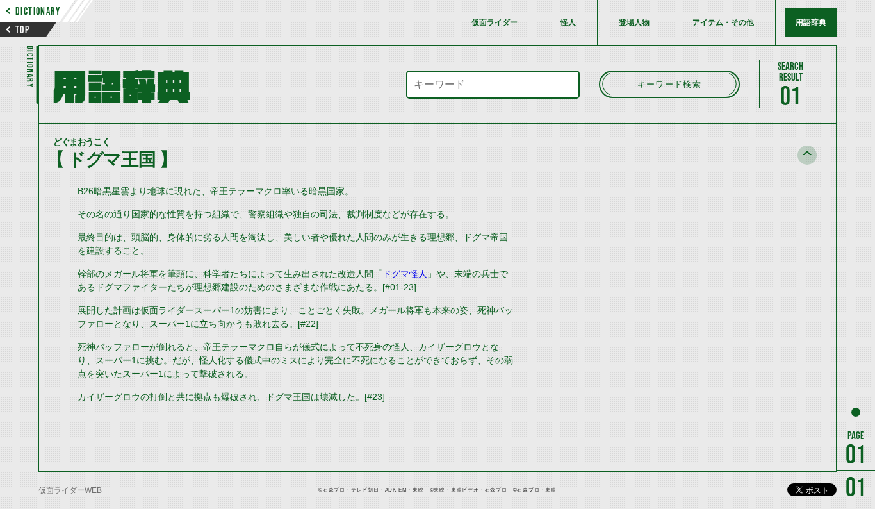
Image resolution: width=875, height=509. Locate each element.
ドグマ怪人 (404, 274)
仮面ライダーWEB (70, 490)
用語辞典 (811, 22)
